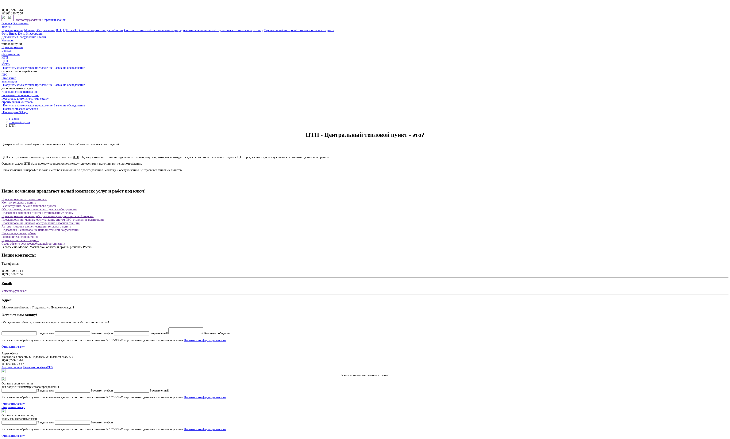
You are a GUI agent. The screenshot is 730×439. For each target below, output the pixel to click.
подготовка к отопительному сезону (25, 98)
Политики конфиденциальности (205, 340)
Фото (5, 33)
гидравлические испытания (19, 91)
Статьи (41, 37)
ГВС (4, 74)
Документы (9, 37)
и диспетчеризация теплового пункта (36, 226)
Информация (34, 33)
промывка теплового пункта (20, 95)
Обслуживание (45, 30)
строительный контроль (17, 102)
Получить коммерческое (27, 67)
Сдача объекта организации (33, 243)
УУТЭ (74, 30)
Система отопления (137, 30)
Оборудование (27, 37)
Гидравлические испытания (197, 30)
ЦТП (66, 30)
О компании (21, 23)
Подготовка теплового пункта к (37, 212)
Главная (7, 23)
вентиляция (9, 81)
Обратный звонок (54, 19)
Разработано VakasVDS (38, 367)
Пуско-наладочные (19, 233)
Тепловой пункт (19, 122)
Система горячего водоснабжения (101, 30)
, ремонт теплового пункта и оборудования (39, 209)
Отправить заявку (13, 346)
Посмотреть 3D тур (15, 112)
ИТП (59, 30)
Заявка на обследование (69, 67)
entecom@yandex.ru (28, 19)
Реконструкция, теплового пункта (29, 206)
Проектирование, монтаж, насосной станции (41, 223)
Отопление (9, 78)
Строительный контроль (280, 30)
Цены (21, 33)
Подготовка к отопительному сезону (239, 30)
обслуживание (11, 54)
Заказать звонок (12, 367)
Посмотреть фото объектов (20, 108)
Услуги (6, 26)
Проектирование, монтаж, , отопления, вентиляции (53, 219)
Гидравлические (20, 236)
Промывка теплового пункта (315, 30)
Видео (13, 33)
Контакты (8, 40)
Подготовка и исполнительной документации (40, 229)
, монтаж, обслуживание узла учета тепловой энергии (48, 216)
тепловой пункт (12, 43)
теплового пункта (19, 202)
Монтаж (29, 30)
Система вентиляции (164, 30)
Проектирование (12, 30)
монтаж (6, 50)
